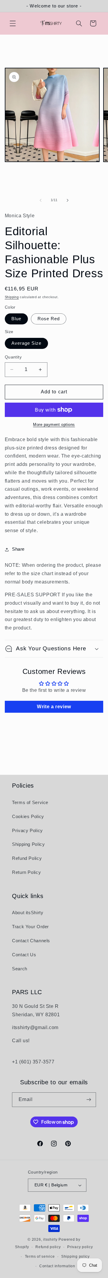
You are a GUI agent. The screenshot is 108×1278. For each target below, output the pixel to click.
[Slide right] (67, 200)
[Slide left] (40, 200)
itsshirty (50, 1239)
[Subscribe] (89, 1099)
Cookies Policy (28, 816)
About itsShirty (27, 912)
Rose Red (49, 318)
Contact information (57, 1266)
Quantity (13, 357)
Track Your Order (30, 926)
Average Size (26, 343)
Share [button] (18, 549)
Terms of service (40, 1256)
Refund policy (48, 1247)
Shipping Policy (28, 844)
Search (19, 968)
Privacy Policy (27, 830)
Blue (16, 318)
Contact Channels (31, 940)
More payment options (54, 425)
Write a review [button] (54, 706)
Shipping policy (75, 1256)
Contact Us (24, 954)
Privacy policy (80, 1247)
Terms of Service (30, 802)
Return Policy (26, 872)
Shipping (12, 297)
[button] (13, 23)
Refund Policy (27, 858)
